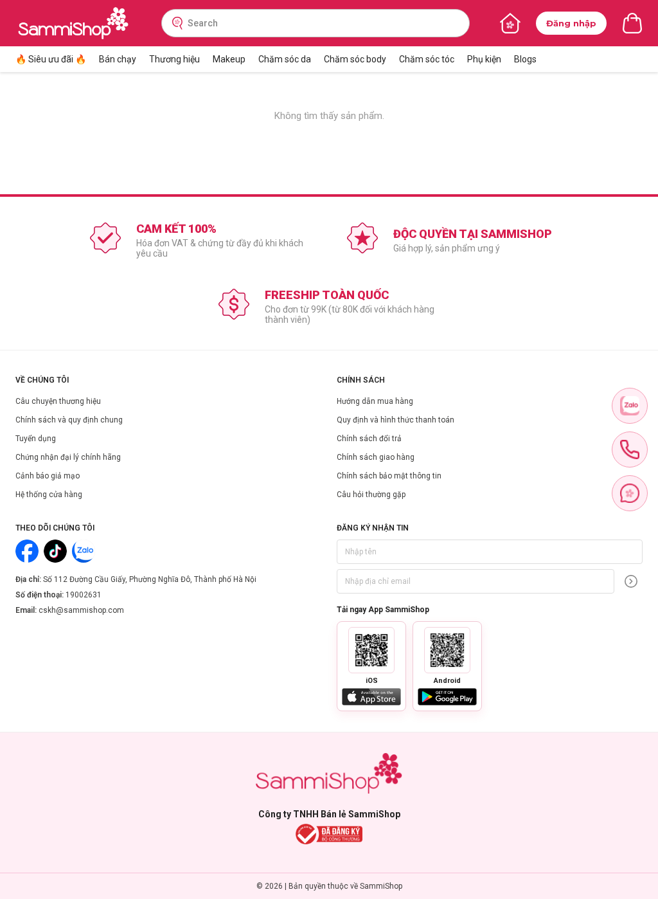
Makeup (229, 59)
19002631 (84, 594)
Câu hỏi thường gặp (371, 494)
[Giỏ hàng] (632, 23)
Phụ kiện (484, 59)
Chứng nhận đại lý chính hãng (68, 457)
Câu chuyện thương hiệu (58, 401)
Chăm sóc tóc (426, 59)
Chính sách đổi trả (369, 438)
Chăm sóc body (355, 59)
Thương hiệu (174, 59)
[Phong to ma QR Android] (447, 650)
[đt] (630, 449)
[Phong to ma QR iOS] (371, 650)
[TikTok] (55, 551)
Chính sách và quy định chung (69, 419)
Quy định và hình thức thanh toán (395, 419)
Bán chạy (117, 59)
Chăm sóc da (284, 59)
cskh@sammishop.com (81, 610)
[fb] (630, 493)
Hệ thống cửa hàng (48, 494)
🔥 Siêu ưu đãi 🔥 (50, 59)
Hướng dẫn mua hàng (375, 401)
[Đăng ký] (631, 581)
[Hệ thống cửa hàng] (510, 23)
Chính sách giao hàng (375, 457)
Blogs (525, 59)
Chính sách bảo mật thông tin (389, 475)
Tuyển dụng (35, 438)
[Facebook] (27, 551)
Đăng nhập (571, 23)
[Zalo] (83, 551)
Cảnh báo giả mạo (47, 475)
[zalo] (630, 406)
